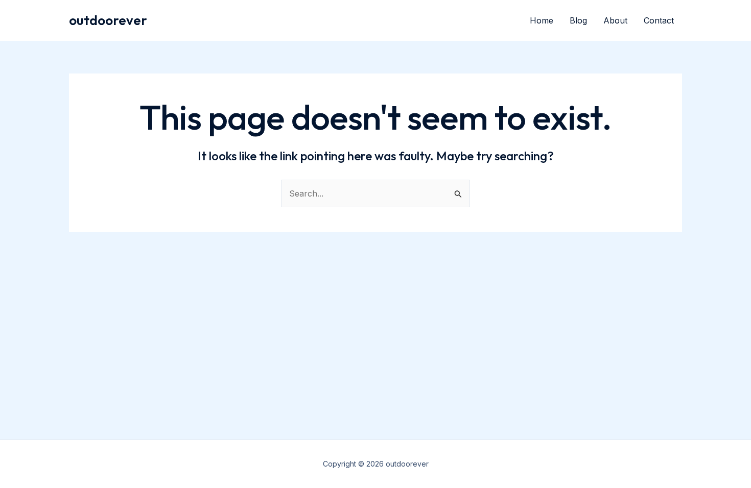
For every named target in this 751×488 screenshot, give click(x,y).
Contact (659, 20)
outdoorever (108, 20)
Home (541, 20)
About (615, 20)
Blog (578, 20)
